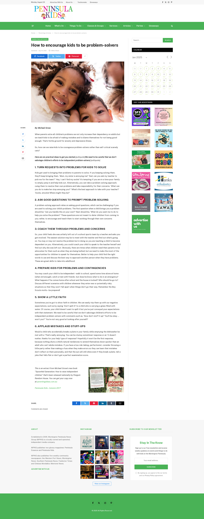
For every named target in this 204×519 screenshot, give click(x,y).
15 (146, 80)
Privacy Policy (150, 475)
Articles (127, 26)
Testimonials (82, 2)
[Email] (23, 158)
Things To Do (75, 26)
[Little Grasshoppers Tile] (141, 159)
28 (141, 92)
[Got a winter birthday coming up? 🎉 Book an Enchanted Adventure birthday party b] (102, 457)
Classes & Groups (95, 26)
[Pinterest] (23, 152)
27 (135, 92)
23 (152, 86)
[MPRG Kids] (164, 159)
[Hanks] (164, 181)
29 (146, 92)
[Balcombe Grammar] (141, 202)
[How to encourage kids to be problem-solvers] (77, 92)
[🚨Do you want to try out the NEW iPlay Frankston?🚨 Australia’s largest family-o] (87, 457)
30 (135, 69)
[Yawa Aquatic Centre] (164, 202)
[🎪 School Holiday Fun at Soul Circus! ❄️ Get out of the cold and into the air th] (102, 472)
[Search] (172, 26)
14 (141, 80)
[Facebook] (23, 134)
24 (158, 86)
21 (141, 86)
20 (135, 86)
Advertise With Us (56, 2)
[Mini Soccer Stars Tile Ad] (164, 138)
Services (113, 26)
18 (164, 80)
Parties (139, 26)
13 (135, 80)
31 (141, 69)
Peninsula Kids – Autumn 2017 (48, 388)
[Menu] (33, 26)
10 (158, 74)
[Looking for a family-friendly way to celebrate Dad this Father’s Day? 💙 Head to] (87, 442)
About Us (69, 2)
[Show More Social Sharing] (85, 56)
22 (146, 86)
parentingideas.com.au (47, 381)
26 (170, 86)
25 (164, 86)
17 (158, 80)
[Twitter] (23, 140)
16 (152, 80)
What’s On (59, 26)
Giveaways (94, 2)
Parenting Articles (39, 39)
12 (170, 74)
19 (170, 80)
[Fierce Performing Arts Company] (164, 117)
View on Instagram (102, 484)
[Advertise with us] (141, 224)
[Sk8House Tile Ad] (141, 117)
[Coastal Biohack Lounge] (141, 138)
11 (164, 74)
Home (48, 26)
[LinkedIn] (23, 146)
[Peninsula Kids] (53, 13)
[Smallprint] (141, 181)
